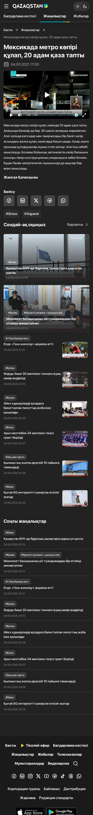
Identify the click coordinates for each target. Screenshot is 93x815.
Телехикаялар (69, 754)
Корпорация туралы (24, 789)
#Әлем (11, 214)
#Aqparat (31, 214)
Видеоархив (58, 763)
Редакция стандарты (56, 798)
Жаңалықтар (54, 16)
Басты (8, 30)
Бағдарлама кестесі (20, 16)
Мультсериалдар (29, 763)
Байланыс (52, 789)
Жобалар (81, 16)
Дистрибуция (75, 789)
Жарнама (27, 798)
